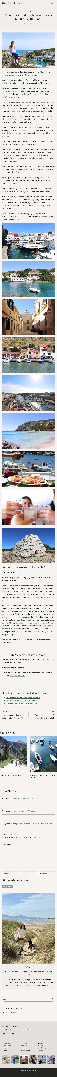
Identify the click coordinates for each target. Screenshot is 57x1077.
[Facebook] (4, 1033)
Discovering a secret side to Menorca (21, 703)
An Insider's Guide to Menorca (22, 798)
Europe (27, 11)
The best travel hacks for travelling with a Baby (45, 714)
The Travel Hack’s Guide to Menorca (21, 700)
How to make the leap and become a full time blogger (13, 714)
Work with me (32, 1070)
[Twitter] (8, 1033)
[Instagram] (13, 1033)
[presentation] (13, 754)
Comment (7, 845)
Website (43, 874)
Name (6, 874)
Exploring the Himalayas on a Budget (12, 775)
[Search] (52, 999)
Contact (26, 1070)
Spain (31, 11)
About (22, 1070)
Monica (25, 23)
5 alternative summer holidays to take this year (42, 776)
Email (25, 874)
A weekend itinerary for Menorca (23, 811)
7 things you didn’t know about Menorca (23, 697)
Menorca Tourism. (17, 675)
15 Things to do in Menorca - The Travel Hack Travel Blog (31, 824)
